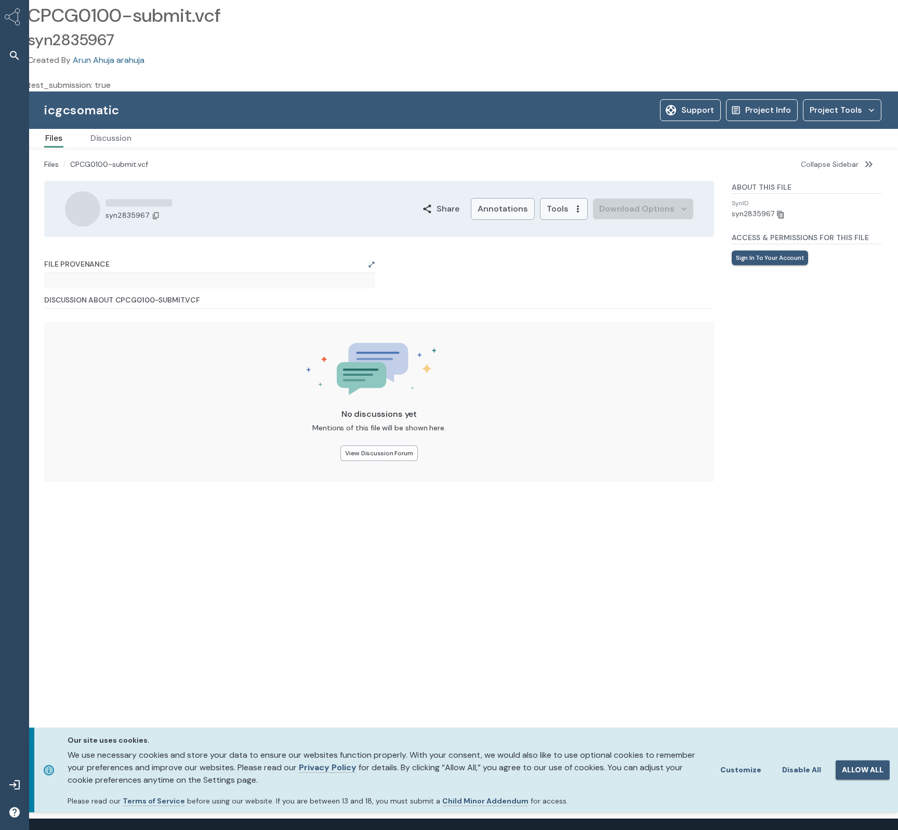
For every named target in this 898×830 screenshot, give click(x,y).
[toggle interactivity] (66, 411)
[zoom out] (66, 383)
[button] (14, 55)
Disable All (801, 769)
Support (697, 109)
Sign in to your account (770, 258)
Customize (740, 769)
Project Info (768, 109)
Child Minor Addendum (485, 801)
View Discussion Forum (379, 598)
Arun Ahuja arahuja (108, 60)
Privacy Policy (327, 767)
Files (51, 164)
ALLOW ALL (862, 769)
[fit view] (66, 397)
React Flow (351, 420)
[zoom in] (66, 369)
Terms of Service (154, 801)
